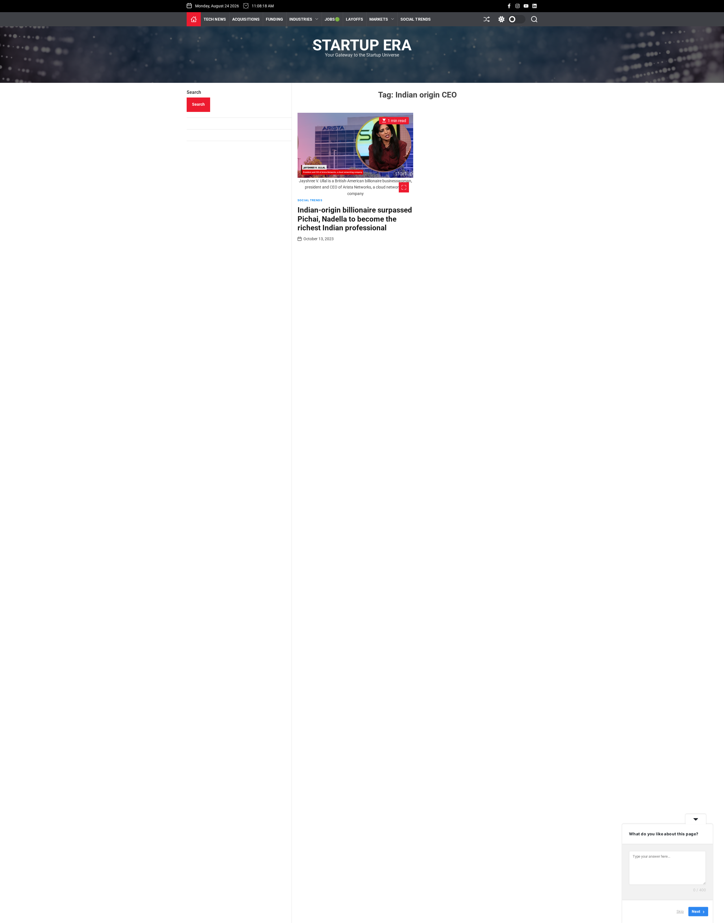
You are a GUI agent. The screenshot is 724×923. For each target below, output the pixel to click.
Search (194, 92)
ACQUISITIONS (246, 19)
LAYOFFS (354, 19)
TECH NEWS (215, 19)
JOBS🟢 (332, 19)
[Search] (534, 19)
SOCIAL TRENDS (415, 19)
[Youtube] (526, 6)
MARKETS (378, 19)
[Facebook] (509, 6)
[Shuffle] (487, 19)
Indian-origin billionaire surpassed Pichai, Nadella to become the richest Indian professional (355, 219)
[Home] (194, 19)
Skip (680, 911)
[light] (510, 19)
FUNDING (274, 19)
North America (385, 70)
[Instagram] (517, 6)
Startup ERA (362, 45)
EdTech (298, 80)
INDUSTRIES (300, 19)
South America (385, 80)
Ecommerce (302, 70)
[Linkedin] (534, 6)
